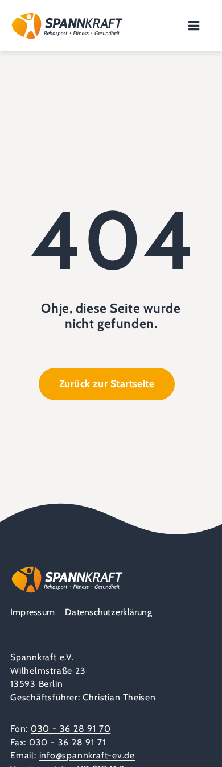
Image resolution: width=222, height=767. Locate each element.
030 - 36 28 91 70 (70, 728)
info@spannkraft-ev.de (87, 755)
